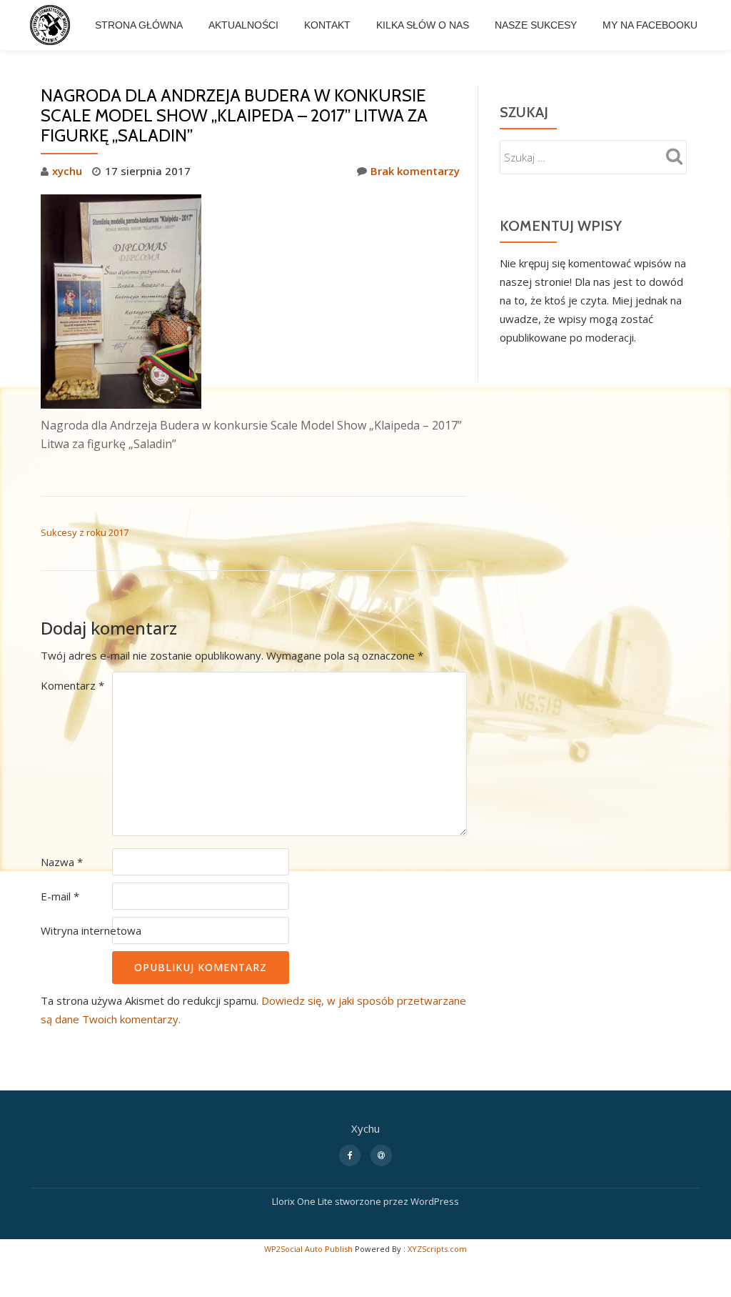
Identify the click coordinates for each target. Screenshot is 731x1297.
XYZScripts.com (437, 1248)
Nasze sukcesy (536, 25)
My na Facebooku (650, 25)
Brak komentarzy (415, 171)
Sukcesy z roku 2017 (84, 532)
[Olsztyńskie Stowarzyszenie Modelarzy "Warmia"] (52, 25)
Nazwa (62, 862)
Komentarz (72, 685)
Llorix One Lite (303, 1201)
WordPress (434, 1201)
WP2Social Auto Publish (308, 1248)
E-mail (60, 896)
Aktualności (243, 25)
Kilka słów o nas (422, 25)
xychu (67, 171)
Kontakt (327, 25)
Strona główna (139, 25)
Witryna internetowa (91, 930)
